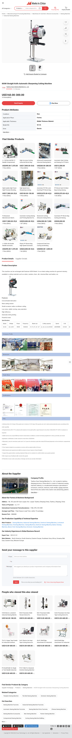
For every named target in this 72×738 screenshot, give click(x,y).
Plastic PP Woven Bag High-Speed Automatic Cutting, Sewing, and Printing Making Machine (27, 245)
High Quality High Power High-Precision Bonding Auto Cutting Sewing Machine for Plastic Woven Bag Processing (10, 189)
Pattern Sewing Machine (47, 714)
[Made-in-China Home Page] (36, 3)
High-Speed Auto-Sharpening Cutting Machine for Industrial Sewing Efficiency (26, 189)
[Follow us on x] (61, 726)
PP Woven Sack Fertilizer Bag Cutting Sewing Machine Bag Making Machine (61, 189)
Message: (9, 566)
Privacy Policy (64, 733)
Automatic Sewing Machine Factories (14, 709)
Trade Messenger (32, 726)
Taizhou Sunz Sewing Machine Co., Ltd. (17, 87)
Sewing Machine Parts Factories (38, 709)
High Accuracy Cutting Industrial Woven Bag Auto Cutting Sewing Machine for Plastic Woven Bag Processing (27, 161)
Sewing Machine (65, 14)
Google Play (18, 726)
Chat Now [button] (54, 103)
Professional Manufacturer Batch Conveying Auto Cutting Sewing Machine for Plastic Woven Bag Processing (9, 217)
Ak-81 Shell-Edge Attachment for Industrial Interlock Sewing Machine (44, 642)
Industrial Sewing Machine (11, 16)
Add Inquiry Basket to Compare (36, 74)
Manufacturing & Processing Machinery (18, 14)
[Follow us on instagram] (63, 726)
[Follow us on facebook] (58, 726)
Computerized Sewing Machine (12, 718)
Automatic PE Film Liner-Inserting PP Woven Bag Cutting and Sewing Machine (44, 189)
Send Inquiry (18, 103)
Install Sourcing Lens (11, 729)
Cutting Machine (30, 525)
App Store (6, 726)
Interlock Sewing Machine (44, 525)
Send (16, 582)
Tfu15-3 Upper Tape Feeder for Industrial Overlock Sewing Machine (10, 642)
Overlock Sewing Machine (48, 522)
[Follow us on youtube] (66, 726)
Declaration (56, 733)
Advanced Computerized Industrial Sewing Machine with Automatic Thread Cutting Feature (44, 161)
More (3, 722)
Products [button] (19, 8)
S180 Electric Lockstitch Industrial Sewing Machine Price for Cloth (9, 615)
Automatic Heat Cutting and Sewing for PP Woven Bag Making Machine (61, 161)
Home (3, 14)
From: (10, 556)
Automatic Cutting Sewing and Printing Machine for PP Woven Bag (27, 217)
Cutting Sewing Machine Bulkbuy (34, 718)
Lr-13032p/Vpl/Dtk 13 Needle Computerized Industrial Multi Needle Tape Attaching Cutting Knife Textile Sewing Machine (9, 161)
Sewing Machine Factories (11, 705)
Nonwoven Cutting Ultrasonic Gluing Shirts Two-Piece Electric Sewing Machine (44, 217)
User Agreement (46, 733)
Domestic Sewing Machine (35, 527)
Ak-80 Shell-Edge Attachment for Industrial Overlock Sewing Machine (61, 642)
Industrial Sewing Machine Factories (33, 705)
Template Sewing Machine (10, 696)
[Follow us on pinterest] (69, 726)
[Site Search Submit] (45, 8)
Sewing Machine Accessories (11, 714)
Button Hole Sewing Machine (17, 527)
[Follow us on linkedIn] (51, 729)
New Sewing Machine (30, 714)
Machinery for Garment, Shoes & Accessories (45, 14)
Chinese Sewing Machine (58, 709)
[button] (3, 3)
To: (11, 561)
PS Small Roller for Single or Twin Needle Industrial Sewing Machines (9, 670)
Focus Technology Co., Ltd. (23, 733)
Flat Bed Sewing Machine (29, 696)
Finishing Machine (18, 525)
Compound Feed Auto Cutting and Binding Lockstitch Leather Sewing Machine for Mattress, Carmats (44, 245)
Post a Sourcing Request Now (54, 582)
